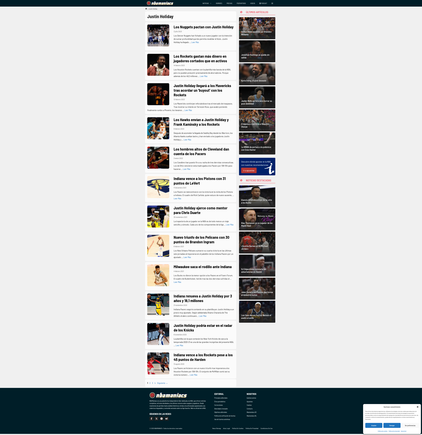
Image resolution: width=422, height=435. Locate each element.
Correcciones (218, 405)
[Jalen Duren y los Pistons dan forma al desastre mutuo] (257, 289)
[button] (418, 407)
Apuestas (250, 402)
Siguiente (162, 383)
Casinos (249, 405)
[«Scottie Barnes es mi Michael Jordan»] (257, 243)
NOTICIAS (206, 3)
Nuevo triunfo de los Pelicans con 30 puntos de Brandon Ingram (201, 239)
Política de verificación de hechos (224, 416)
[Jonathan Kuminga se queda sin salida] (257, 51)
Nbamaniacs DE (252, 412)
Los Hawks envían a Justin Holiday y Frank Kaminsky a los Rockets (201, 121)
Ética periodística (219, 402)
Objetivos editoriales (220, 412)
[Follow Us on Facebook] (151, 419)
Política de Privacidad (252, 428)
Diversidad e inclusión (221, 409)
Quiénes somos (251, 398)
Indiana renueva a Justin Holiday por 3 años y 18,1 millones (203, 298)
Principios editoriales (220, 398)
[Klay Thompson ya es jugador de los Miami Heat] (257, 219)
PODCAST (264, 3)
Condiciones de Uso (267, 428)
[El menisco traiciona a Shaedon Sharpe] (257, 120)
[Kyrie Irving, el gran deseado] (257, 74)
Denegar (392, 425)
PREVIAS (229, 3)
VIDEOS (252, 3)
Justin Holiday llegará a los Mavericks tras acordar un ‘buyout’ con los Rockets (202, 90)
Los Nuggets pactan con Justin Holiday (204, 26)
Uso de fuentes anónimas (222, 419)
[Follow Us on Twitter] (156, 419)
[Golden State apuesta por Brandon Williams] (257, 28)
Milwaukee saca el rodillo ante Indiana (203, 266)
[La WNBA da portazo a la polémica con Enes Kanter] (257, 143)
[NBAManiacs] (160, 3)
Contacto (250, 409)
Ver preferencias (410, 425)
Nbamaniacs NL (252, 416)
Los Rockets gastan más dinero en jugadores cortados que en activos (200, 58)
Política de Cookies (237, 428)
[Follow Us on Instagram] (162, 419)
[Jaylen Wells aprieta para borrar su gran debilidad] (257, 97)
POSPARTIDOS (241, 3)
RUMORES (219, 3)
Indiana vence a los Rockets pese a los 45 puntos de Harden (203, 357)
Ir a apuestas (248, 170)
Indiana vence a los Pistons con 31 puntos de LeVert (200, 180)
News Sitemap (216, 428)
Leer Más (195, 42)
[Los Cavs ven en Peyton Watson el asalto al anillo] (257, 312)
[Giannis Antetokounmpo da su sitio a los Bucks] (257, 196)
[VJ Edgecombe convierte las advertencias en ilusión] (257, 266)
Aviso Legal (226, 428)
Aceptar (373, 425)
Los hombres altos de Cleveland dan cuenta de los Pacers (201, 151)
